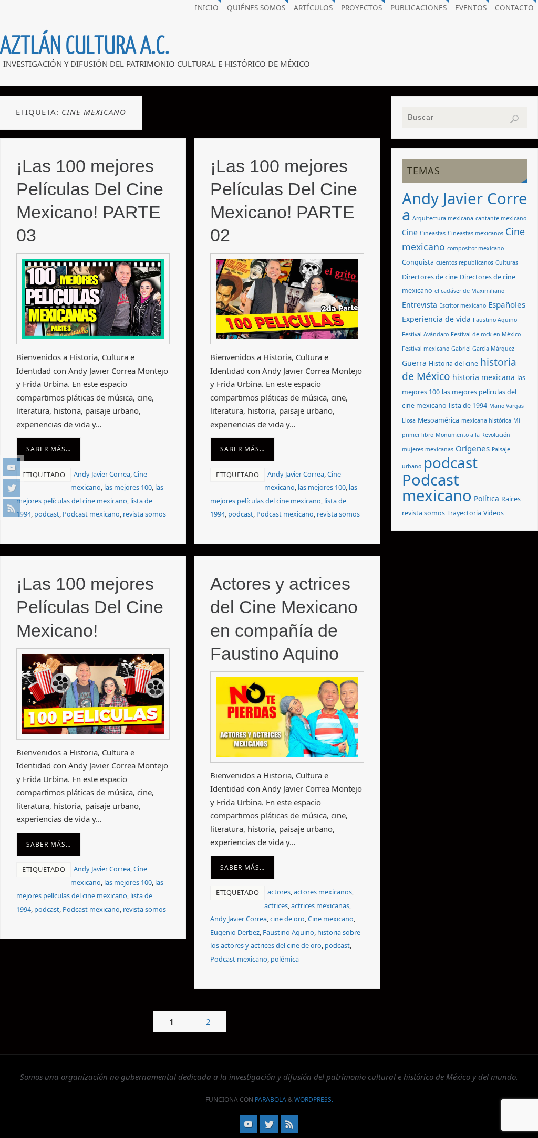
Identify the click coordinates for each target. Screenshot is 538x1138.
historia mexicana (483, 377)
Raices (511, 498)
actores (279, 892)
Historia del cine (453, 363)
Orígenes (473, 448)
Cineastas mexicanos (475, 233)
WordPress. (313, 1099)
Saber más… (48, 449)
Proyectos (361, 8)
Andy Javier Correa (102, 474)
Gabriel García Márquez (482, 348)
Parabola (270, 1099)
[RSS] (11, 508)
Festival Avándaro (425, 334)
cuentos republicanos (464, 262)
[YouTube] (11, 467)
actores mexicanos (323, 892)
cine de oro (287, 918)
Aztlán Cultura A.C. (85, 46)
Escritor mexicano (462, 305)
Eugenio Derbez (235, 932)
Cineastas (433, 233)
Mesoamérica (438, 420)
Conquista (418, 262)
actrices (276, 905)
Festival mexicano (425, 348)
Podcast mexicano (91, 514)
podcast (46, 514)
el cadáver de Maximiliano (469, 290)
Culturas (506, 262)
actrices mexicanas (320, 905)
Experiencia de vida (436, 319)
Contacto (514, 8)
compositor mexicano (475, 248)
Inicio (207, 8)
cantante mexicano (500, 218)
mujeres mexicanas (427, 449)
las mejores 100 (128, 487)
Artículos (313, 8)
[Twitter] (11, 488)
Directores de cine (430, 276)
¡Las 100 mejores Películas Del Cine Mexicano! (89, 607)
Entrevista (419, 305)
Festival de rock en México (486, 334)
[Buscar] (514, 119)
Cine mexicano (331, 918)
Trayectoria (464, 513)
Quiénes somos (256, 8)
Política (486, 498)
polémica (285, 959)
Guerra (414, 363)
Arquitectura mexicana (442, 218)
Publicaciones (418, 8)
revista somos (144, 514)
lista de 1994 (468, 405)
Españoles (506, 304)
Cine (410, 232)
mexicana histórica (486, 420)
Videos (493, 513)
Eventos (471, 8)
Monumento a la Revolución (473, 434)
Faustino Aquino (288, 932)
